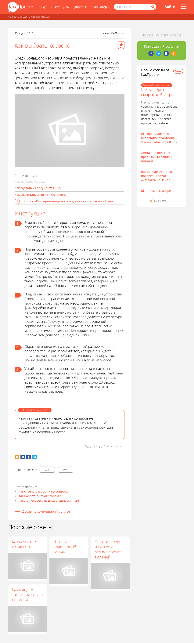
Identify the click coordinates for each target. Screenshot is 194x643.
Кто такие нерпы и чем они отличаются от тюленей (109, 549)
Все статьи (161, 201)
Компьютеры (99, 7)
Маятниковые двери (156, 191)
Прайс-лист (161, 35)
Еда (43, 7)
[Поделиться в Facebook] (28, 457)
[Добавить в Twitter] (34, 457)
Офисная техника (40, 16)
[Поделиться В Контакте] (22, 457)
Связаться (175, 35)
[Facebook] (151, 53)
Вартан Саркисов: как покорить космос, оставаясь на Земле (157, 176)
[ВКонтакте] (166, 53)
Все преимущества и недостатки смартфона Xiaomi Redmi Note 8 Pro (159, 138)
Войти (170, 6)
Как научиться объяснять (24, 544)
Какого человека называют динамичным (48, 500)
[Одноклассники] (173, 53)
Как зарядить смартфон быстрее (158, 92)
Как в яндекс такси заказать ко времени (27, 594)
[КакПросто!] (21, 7)
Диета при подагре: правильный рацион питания (156, 157)
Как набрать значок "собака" (39, 496)
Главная (12, 16)
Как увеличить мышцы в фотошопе (40, 195)
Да (47, 469)
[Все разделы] (183, 7)
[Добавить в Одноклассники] (17, 457)
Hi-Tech (54, 7)
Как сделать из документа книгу (38, 188)
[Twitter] (158, 53)
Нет (65, 469)
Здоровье (80, 7)
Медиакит (147, 35)
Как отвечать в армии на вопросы (43, 491)
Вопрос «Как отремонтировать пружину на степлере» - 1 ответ (69, 201)
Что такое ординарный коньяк (64, 546)
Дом (66, 7)
